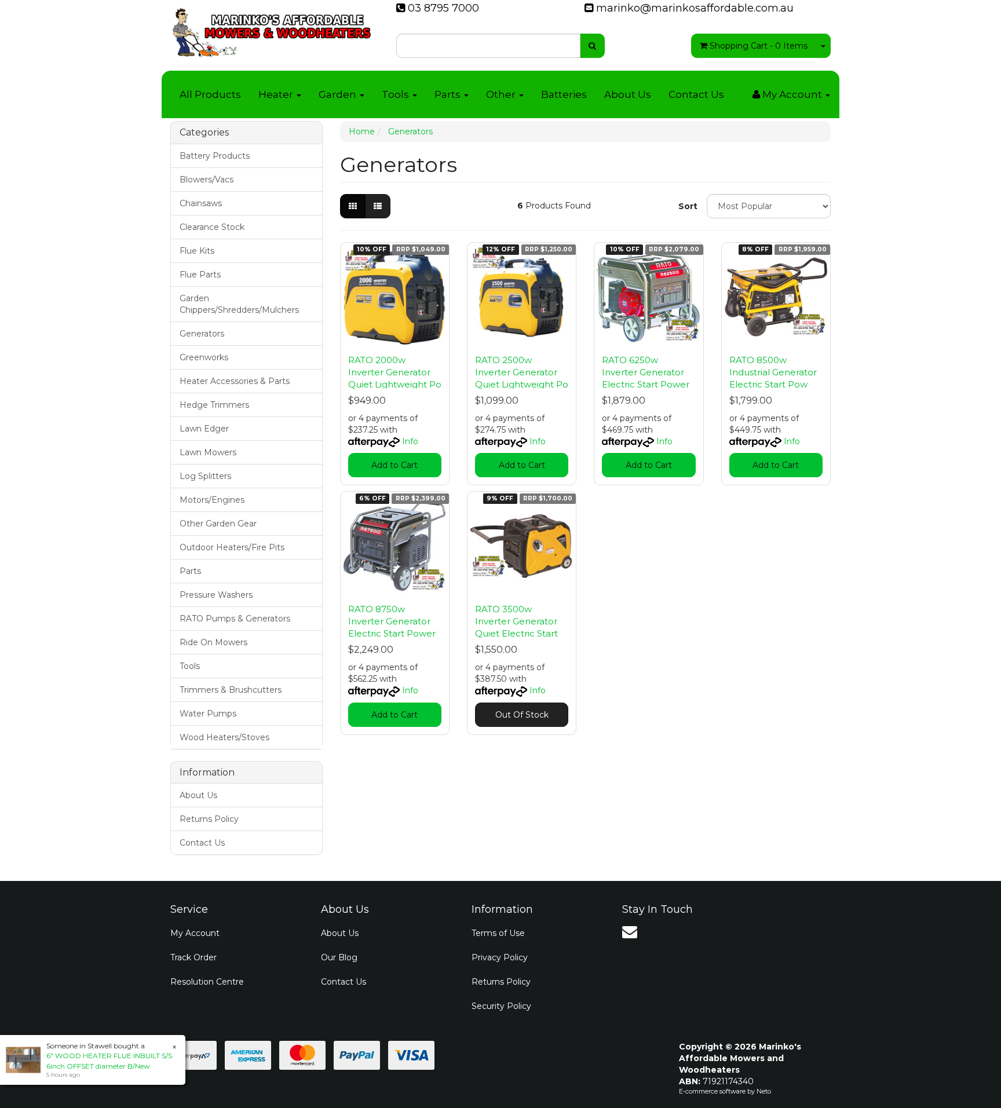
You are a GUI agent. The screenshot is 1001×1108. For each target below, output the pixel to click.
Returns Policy (209, 819)
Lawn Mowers (208, 452)
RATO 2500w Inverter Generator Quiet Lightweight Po (521, 372)
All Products (210, 94)
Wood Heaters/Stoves (224, 737)
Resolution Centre (207, 982)
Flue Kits (197, 251)
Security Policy (501, 1006)
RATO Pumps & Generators (235, 618)
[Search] (592, 46)
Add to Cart (394, 465)
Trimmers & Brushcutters (231, 690)
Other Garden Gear (218, 523)
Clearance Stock (212, 227)
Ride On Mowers (213, 642)
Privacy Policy (500, 957)
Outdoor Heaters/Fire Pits (232, 547)
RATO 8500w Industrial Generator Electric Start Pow (773, 372)
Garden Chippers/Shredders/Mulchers (239, 304)
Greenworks (204, 357)
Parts (448, 94)
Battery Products (215, 156)
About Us (627, 94)
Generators (202, 333)
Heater (276, 94)
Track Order (193, 957)
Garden (339, 94)
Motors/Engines (212, 500)
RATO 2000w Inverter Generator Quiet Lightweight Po (394, 372)
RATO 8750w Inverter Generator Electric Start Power (392, 621)
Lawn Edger (204, 428)
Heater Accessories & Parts (235, 381)
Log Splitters (205, 476)
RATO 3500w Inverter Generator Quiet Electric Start (516, 621)
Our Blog (339, 957)
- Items (759, 46)
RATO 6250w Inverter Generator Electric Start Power (645, 372)
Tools (396, 94)
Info (410, 441)
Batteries (564, 94)
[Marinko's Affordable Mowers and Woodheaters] (271, 29)
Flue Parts (200, 274)
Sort (687, 206)
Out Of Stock (522, 715)
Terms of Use (498, 933)
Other (502, 94)
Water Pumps (208, 713)
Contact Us (696, 94)
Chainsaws (201, 203)
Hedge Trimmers (214, 405)
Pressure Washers (216, 595)
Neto (764, 1091)
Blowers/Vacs (206, 179)
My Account (195, 933)
